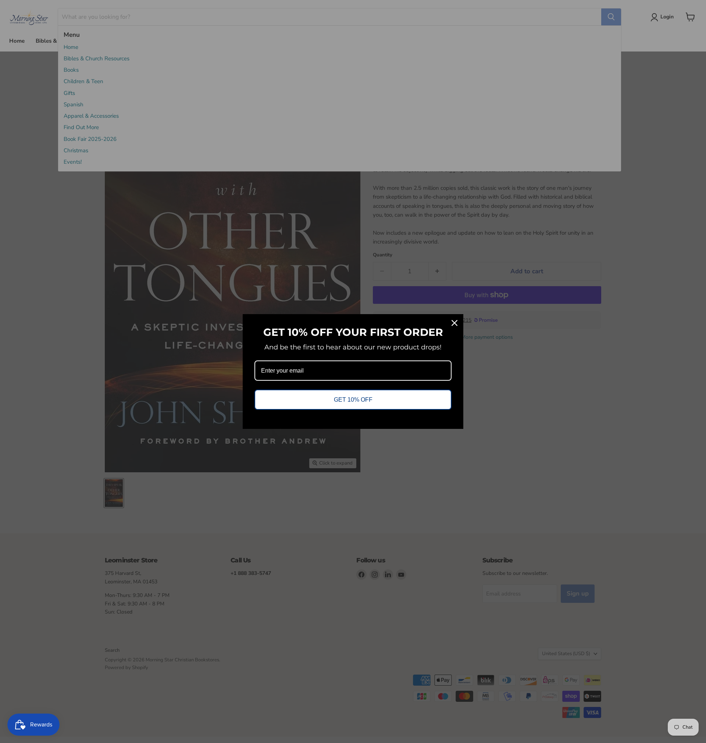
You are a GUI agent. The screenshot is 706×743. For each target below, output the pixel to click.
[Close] (454, 323)
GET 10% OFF (353, 400)
